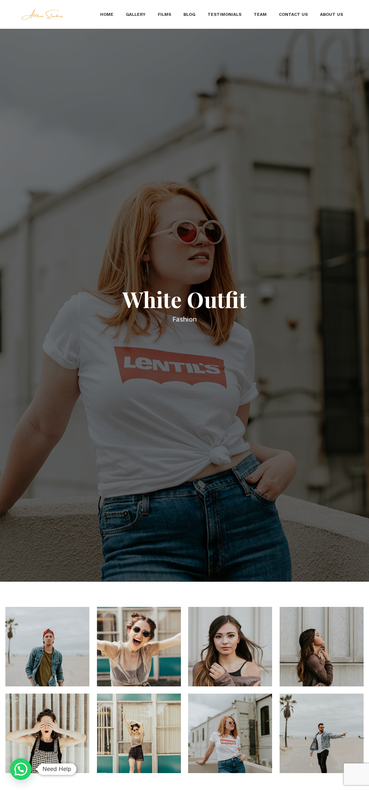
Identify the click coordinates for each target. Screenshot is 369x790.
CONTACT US (293, 14)
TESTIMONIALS (224, 14)
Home (107, 14)
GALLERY (136, 14)
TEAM (260, 14)
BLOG (189, 14)
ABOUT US (331, 14)
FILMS (164, 14)
